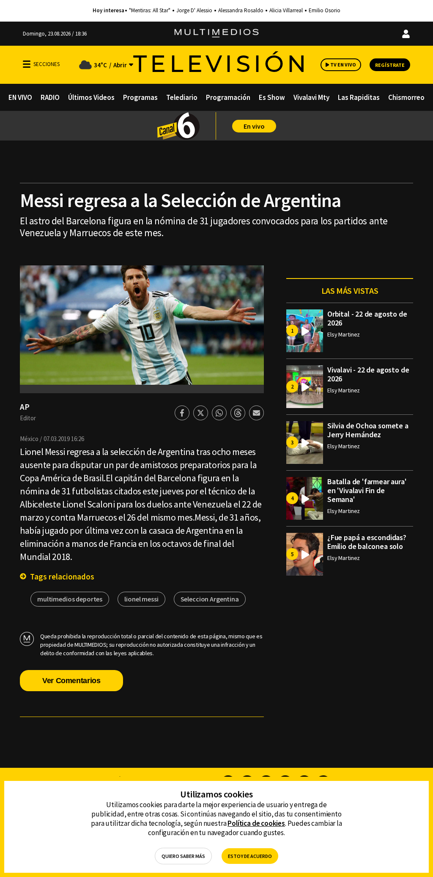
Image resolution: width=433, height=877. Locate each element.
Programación (228, 97)
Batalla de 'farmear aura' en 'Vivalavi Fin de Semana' (367, 490)
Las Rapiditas (359, 97)
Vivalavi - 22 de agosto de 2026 (368, 374)
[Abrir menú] (26, 64)
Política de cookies (256, 823)
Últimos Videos (91, 97)
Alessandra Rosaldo (240, 10)
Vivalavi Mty (311, 97)
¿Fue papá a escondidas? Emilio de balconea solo (366, 541)
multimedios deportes (69, 599)
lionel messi (141, 599)
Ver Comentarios (71, 680)
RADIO (50, 97)
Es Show (272, 97)
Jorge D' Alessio (194, 10)
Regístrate (390, 65)
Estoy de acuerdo (250, 856)
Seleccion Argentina (210, 599)
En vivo (254, 126)
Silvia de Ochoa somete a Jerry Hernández (367, 430)
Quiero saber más (183, 856)
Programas (140, 97)
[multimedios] (216, 34)
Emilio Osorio (324, 10)
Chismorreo (406, 97)
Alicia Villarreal (286, 10)
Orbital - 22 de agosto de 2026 (367, 318)
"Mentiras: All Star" (149, 10)
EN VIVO (20, 97)
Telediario (181, 97)
